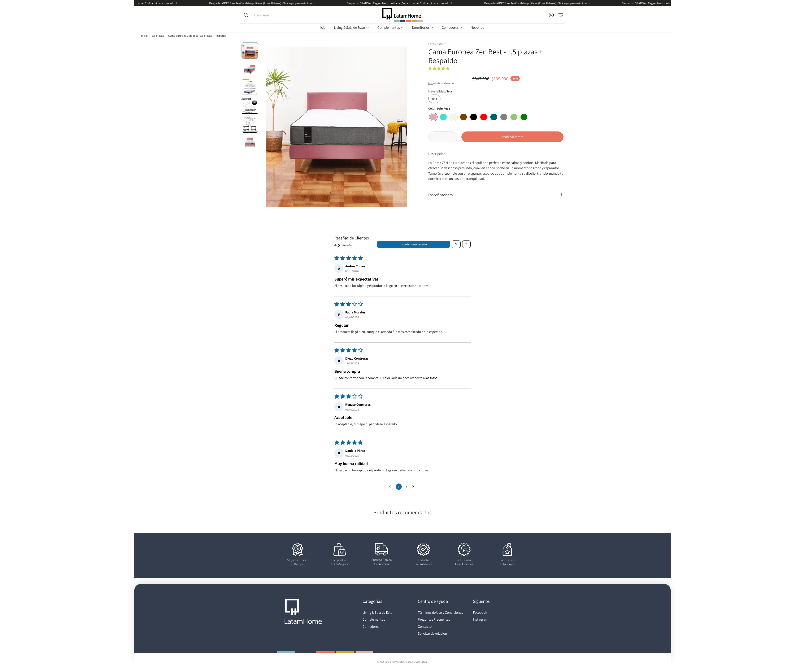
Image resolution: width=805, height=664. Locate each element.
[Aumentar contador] (453, 137)
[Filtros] (456, 244)
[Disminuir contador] (433, 137)
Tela (434, 99)
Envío (430, 83)
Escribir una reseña (413, 244)
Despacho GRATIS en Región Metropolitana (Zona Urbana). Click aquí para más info (646, 3)
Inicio (144, 36)
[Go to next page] (414, 487)
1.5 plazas (158, 36)
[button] (268, 15)
